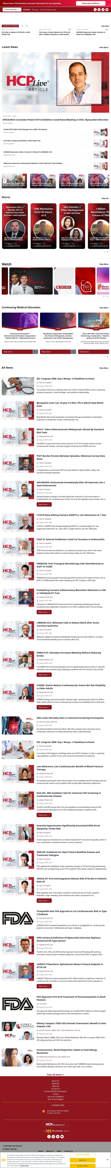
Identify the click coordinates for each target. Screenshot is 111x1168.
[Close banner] (109, 2)
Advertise (55, 1083)
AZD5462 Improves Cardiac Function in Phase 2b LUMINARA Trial (53, 33)
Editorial (55, 1086)
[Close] (107, 1159)
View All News (54, 1074)
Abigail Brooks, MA (9, 155)
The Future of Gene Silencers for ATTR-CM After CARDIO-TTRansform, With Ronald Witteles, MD (17, 33)
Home (40, 1151)
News (59, 1151)
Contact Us (55, 1089)
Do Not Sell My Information (55, 1091)
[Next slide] (107, 296)
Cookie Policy (24, 1166)
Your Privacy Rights (55, 1099)
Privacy (55, 1094)
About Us (55, 1081)
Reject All (82, 1160)
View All (105, 198)
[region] (55, 1160)
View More (105, 26)
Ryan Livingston (45, 489)
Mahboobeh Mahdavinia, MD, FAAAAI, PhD (54, 1057)
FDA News (35, 10)
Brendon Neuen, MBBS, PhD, (49, 1030)
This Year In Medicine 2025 (48, 10)
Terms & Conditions (55, 1096)
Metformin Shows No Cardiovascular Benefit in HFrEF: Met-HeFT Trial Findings (91, 33)
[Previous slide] (104, 296)
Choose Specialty (10, 9)
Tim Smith (43, 1004)
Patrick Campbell (9, 132)
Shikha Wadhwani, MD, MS (70, 1030)
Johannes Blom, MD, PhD (48, 722)
